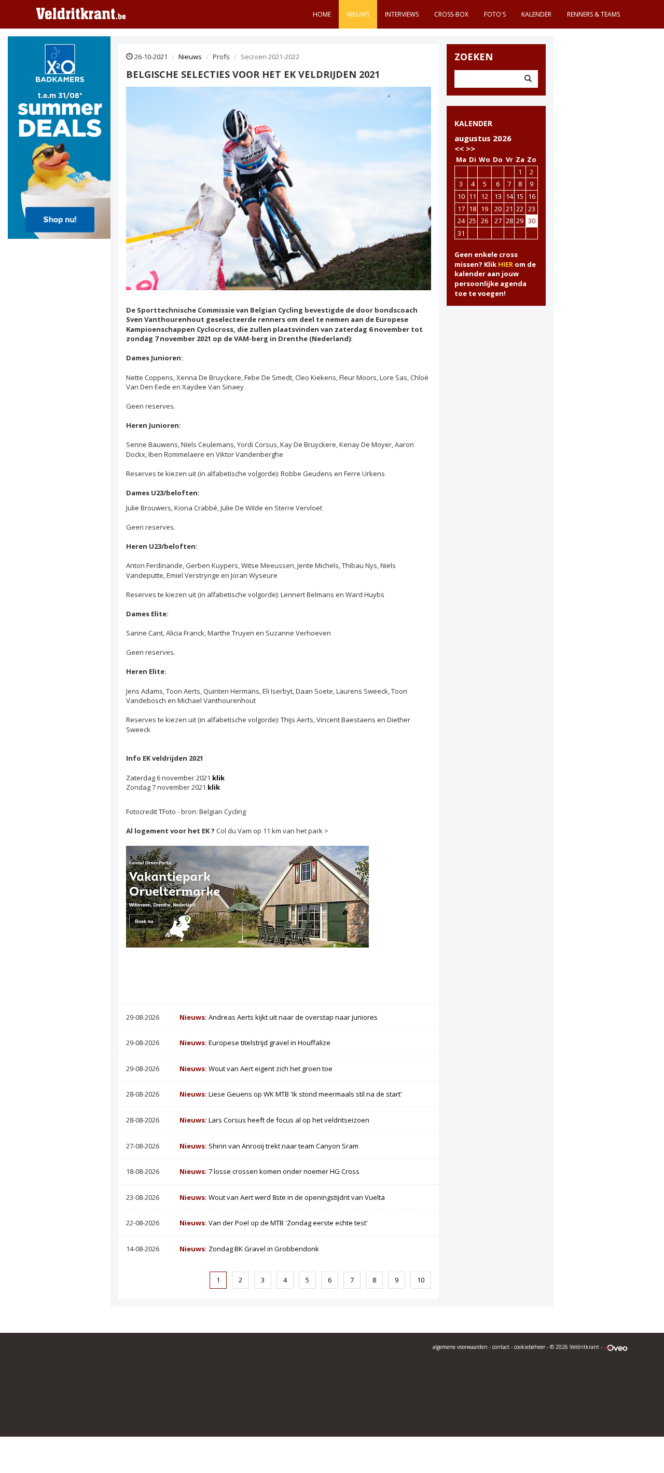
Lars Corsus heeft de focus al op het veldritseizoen (274, 1120)
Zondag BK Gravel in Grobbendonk (249, 1248)
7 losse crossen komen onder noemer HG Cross (269, 1171)
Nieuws (358, 14)
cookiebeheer (529, 1346)
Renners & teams (593, 14)
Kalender (536, 14)
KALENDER (473, 123)
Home (322, 14)
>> (470, 148)
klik (218, 777)
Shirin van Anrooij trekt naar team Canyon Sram (268, 1146)
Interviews (402, 14)
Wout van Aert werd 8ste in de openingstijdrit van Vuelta (282, 1197)
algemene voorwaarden (460, 1346)
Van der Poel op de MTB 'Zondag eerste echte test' (273, 1222)
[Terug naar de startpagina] (81, 13)
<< (459, 148)
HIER (505, 264)
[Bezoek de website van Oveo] (616, 1346)
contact (500, 1346)
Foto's (495, 14)
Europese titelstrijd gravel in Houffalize (254, 1042)
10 (420, 1280)
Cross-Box (451, 14)
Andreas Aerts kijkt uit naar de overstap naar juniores (278, 1017)
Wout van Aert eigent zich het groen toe (256, 1068)
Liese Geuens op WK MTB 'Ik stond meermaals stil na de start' (290, 1094)
